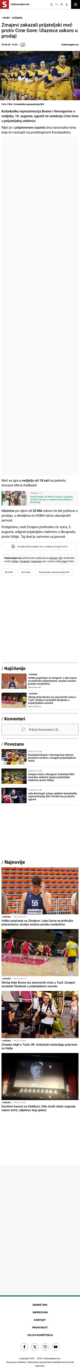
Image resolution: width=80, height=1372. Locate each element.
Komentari (14, 719)
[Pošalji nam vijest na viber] (45, 1347)
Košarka (17, 17)
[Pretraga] (56, 4)
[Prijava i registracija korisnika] (61, 4)
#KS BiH (9, 572)
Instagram (36, 561)
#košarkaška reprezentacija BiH (54, 572)
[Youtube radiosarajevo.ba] (55, 1347)
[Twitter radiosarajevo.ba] (35, 1347)
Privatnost (40, 1327)
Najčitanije (14, 668)
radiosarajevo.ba (51, 1358)
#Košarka (25, 572)
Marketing (40, 1304)
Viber (64, 561)
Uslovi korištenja (40, 1335)
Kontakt (40, 1320)
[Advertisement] (40, 306)
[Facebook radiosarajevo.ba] (24, 1347)
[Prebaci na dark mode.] (51, 4)
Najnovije (14, 862)
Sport (6, 17)
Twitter (14, 561)
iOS (60, 557)
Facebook (25, 561)
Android (53, 557)
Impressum (40, 1312)
